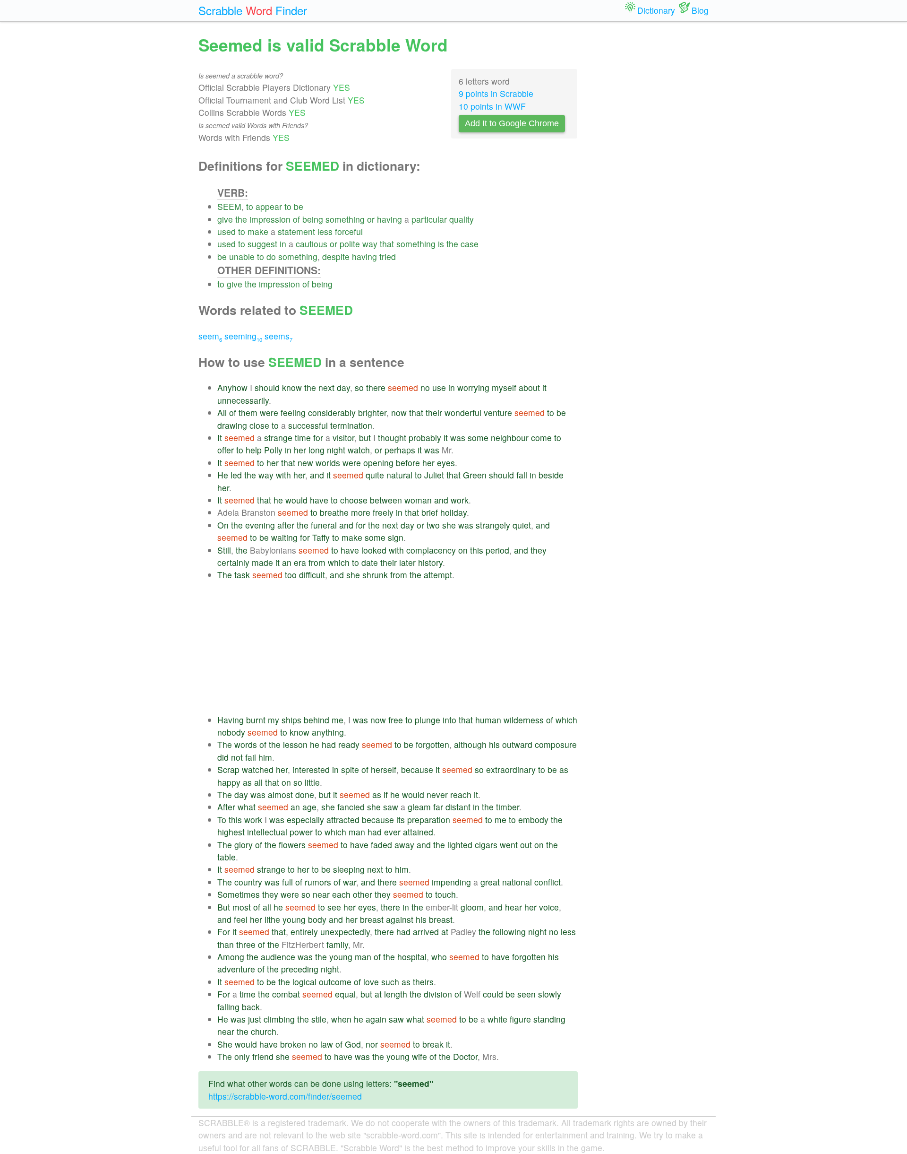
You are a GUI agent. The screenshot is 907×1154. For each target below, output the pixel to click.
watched (258, 769)
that (387, 244)
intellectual (267, 832)
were (269, 412)
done (304, 794)
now (399, 412)
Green (475, 475)
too (291, 575)
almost (280, 794)
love (371, 982)
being (312, 219)
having (389, 219)
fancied (351, 807)
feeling (293, 412)
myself (504, 387)
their (434, 412)
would (296, 500)
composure (556, 744)
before (408, 463)
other (362, 894)
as (563, 769)
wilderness (524, 720)
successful (308, 425)
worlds (328, 463)
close (259, 425)
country (248, 882)
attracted (342, 819)
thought (392, 437)
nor (372, 1044)
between (386, 500)
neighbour (510, 437)
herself (383, 769)
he (278, 500)
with (283, 475)
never (437, 794)
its (400, 819)
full (287, 882)
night (336, 450)
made (262, 562)
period (497, 550)
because (417, 769)
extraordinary (511, 769)
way (369, 244)
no (425, 387)
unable (242, 256)
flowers (292, 844)
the (241, 219)
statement (296, 231)
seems (278, 336)
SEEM (229, 206)
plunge (427, 720)
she (449, 525)
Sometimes (238, 894)
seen (526, 994)
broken (293, 1044)
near (321, 894)
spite (350, 769)
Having (230, 720)
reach (460, 794)
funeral (324, 525)
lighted (459, 844)
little (312, 782)
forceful (349, 231)
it (544, 387)
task (242, 575)
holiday (453, 512)
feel (241, 919)
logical (304, 982)
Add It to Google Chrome (512, 123)
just (254, 1019)
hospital (412, 957)
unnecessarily (243, 400)
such (390, 982)
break (433, 1044)
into (449, 720)
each (341, 894)
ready (348, 744)
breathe (334, 512)
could (493, 994)
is (441, 244)
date (369, 562)
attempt (438, 575)
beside (551, 475)
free (395, 720)
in (283, 244)
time (303, 437)
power (301, 832)
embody (533, 819)
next (326, 387)
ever (392, 832)
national (517, 882)
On (223, 525)
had (329, 744)
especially (305, 819)
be (298, 206)
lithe (272, 919)
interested (311, 769)
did (223, 757)
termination (351, 425)
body (317, 919)
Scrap (228, 769)
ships (291, 720)
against (399, 919)
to (249, 206)
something (345, 219)
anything (328, 732)
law (326, 1044)
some (478, 437)
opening (378, 463)
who (439, 957)
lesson (295, 744)
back (251, 1007)
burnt (255, 720)
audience (278, 957)
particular (429, 219)
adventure (236, 969)
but (365, 437)
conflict (547, 882)
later (407, 562)
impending (451, 882)
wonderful (463, 412)
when (341, 1019)
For (223, 931)
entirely (304, 931)
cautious (311, 244)
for (318, 437)
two (433, 525)
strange (278, 437)
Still (224, 550)
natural (399, 475)
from (316, 562)
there (375, 387)
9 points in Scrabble (496, 93)
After (226, 807)
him (265, 757)
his (494, 744)
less (325, 231)
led (236, 475)
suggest (262, 244)
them (248, 412)
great (490, 882)
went (509, 844)
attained (418, 832)
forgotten (432, 744)
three (246, 944)
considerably (332, 412)
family (337, 944)
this (476, 550)
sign (395, 537)
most (241, 907)
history (430, 562)
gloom (472, 907)
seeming (243, 336)
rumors (318, 882)
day (343, 387)
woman (418, 500)
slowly (549, 994)
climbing (279, 1019)
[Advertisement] (397, 647)
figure (520, 1019)
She (224, 1044)
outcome (335, 982)
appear (269, 206)
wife (419, 1056)
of (296, 219)
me (337, 720)
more (360, 512)
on (463, 550)
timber (507, 807)
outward (517, 744)
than (225, 944)
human (488, 720)
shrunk (375, 575)
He (222, 475)
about (529, 387)
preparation (428, 819)
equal (345, 994)
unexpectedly (345, 931)
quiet (522, 525)
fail (250, 757)
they (539, 550)
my (273, 720)
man (357, 832)
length (395, 994)
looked (373, 550)
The (224, 575)
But (223, 907)
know (292, 387)
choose (354, 500)
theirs (423, 982)
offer (225, 450)
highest (231, 832)
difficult (312, 575)
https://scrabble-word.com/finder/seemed (285, 1096)
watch (359, 450)
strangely (493, 525)
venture (498, 412)
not (237, 757)
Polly (273, 450)
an (286, 562)
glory (243, 844)
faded (381, 844)
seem (210, 336)
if (386, 794)
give (225, 219)
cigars (486, 844)
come (541, 437)
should (267, 387)
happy (228, 782)
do (271, 256)
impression (270, 219)
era (300, 562)
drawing (232, 425)
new (305, 463)
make (258, 231)
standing (549, 1019)
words (245, 744)
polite (350, 244)
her (300, 450)
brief (429, 512)
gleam (419, 807)
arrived (426, 931)
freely (383, 512)
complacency (431, 550)
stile (318, 1019)
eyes (446, 463)
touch (445, 894)
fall (521, 475)
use (439, 387)
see (334, 907)
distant (458, 807)
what (247, 807)
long (316, 450)
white (497, 1019)
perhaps (400, 450)
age (309, 807)
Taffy (321, 537)
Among (230, 957)
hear (513, 907)
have (319, 500)
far (438, 807)
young (294, 919)
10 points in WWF (492, 106)
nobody (231, 732)
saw (390, 807)
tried (387, 256)
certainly (233, 562)
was (457, 437)
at (444, 931)
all (258, 782)
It (219, 437)
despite (336, 256)
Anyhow (232, 387)
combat (286, 994)
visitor (343, 437)
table (226, 857)
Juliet (434, 475)
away (404, 844)
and (317, 475)
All (222, 412)
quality (461, 219)
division (438, 994)
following (509, 931)
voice (549, 907)
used (226, 231)
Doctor (465, 1056)
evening (260, 525)
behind (316, 720)
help (254, 450)
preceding (299, 969)
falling (228, 1007)
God (353, 1044)
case (470, 244)
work (460, 500)
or (371, 219)
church (263, 1031)
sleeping (349, 869)
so (359, 387)
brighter (372, 412)
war (349, 882)
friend (263, 1056)
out (526, 844)
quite (375, 475)
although (470, 744)
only (242, 1056)
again (376, 1019)
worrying (473, 387)
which (339, 562)
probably (425, 437)
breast (372, 919)
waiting (284, 537)
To (221, 819)
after (285, 525)
